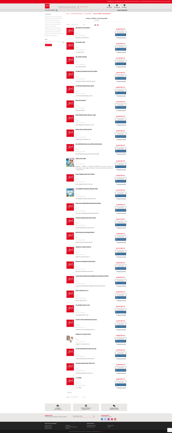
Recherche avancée (84, 6)
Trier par (68, 24)
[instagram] (109, 419)
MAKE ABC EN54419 (81, 100)
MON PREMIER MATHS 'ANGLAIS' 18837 (86, 115)
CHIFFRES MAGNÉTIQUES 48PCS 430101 (86, 218)
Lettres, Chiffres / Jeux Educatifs (53, 24)
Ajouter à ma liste (121, 37)
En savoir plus (120, 32)
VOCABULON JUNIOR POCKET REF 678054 (86, 71)
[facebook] (102, 419)
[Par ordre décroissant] (84, 24)
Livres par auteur (111, 425)
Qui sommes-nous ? (48, 425)
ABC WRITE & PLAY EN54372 (83, 27)
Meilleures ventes (48, 426)
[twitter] (105, 419)
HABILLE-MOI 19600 (81, 158)
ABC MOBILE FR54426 (81, 57)
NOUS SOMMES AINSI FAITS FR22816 (85, 174)
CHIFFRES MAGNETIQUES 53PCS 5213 (85, 363)
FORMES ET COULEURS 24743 (83, 334)
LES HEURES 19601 (80, 42)
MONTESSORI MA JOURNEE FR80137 (85, 232)
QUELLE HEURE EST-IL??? (82, 290)
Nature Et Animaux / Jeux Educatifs (54, 18)
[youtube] (115, 419)
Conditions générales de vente (71, 426)
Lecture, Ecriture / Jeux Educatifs (53, 22)
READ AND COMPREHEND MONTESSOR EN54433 (88, 203)
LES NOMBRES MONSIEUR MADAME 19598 (87, 189)
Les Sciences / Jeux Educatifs (52, 20)
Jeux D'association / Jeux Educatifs (53, 16)
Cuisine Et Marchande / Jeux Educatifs (54, 33)
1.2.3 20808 (78, 377)
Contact (109, 426)
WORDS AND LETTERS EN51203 (84, 129)
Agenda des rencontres (91, 425)
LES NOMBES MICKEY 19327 (83, 305)
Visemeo (101, 431)
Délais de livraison (48, 428)
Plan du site (67, 428)
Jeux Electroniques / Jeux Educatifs (54, 29)
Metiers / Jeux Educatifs (51, 35)
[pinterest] (112, 419)
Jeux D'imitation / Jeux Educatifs (53, 31)
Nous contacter (122, 10)
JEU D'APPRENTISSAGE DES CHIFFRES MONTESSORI (89, 144)
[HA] (47, 6)
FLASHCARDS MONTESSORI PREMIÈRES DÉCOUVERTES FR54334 (92, 276)
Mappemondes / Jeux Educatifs (53, 28)
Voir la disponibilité (121, 34)
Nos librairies (67, 425)
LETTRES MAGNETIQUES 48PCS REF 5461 (86, 348)
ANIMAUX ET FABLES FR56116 (83, 247)
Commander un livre (91, 426)
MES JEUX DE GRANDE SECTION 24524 (85, 261)
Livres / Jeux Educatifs (51, 26)
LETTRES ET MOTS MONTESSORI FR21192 (86, 319)
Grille (97, 25)
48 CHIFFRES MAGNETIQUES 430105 (85, 86)
